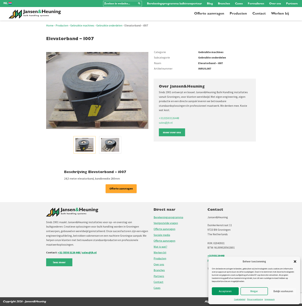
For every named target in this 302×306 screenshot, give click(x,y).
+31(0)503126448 (169, 118)
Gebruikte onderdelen (109, 25)
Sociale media (162, 235)
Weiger (254, 291)
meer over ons (172, 132)
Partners (292, 3)
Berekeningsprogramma (168, 217)
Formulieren (256, 3)
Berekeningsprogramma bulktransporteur (174, 3)
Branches (224, 3)
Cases (239, 3)
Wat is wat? (160, 246)
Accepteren (225, 291)
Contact (259, 13)
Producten (238, 13)
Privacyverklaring (255, 299)
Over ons (275, 3)
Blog (210, 3)
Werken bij (280, 13)
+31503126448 (215, 255)
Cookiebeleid (239, 299)
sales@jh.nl (166, 122)
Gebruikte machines (82, 25)
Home (49, 25)
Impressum (270, 299)
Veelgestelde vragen (166, 223)
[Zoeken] (139, 3)
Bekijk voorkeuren (283, 291)
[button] (295, 261)
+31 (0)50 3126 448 (69, 252)
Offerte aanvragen (209, 13)
